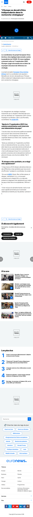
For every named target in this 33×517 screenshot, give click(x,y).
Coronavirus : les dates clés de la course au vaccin (13, 227)
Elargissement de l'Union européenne (16, 437)
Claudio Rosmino (7, 44)
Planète (20, 474)
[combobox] (16, 419)
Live (29, 2)
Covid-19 (18, 234)
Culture (19, 481)
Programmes (21, 484)
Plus (2, 500)
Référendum (16, 433)
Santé (19, 477)
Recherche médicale (9, 238)
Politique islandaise (12, 449)
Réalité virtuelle (10, 453)
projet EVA (15, 119)
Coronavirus (7, 234)
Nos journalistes (5, 488)
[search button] (29, 419)
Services (3, 496)
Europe (3, 470)
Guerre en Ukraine (23, 429)
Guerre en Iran (9, 429)
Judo (24, 449)
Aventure (10, 445)
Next (5, 6)
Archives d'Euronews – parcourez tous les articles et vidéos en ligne (25, 489)
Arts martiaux (23, 453)
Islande (8, 441)
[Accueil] (1, 6)
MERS (10, 174)
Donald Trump (22, 445)
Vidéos (3, 484)
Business (3, 474)
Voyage (3, 481)
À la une (5, 271)
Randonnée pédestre (21, 441)
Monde (19, 470)
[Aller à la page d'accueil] (6, 2)
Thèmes (3, 467)
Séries (9, 6)
